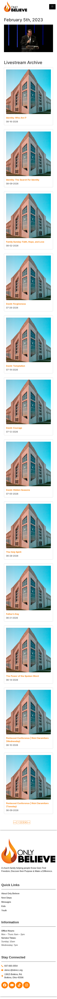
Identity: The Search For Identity (22, 179)
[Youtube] (12, 985)
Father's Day (12, 614)
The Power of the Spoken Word (22, 676)
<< (14, 822)
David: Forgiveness (16, 303)
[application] (28, 38)
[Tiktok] (19, 985)
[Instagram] (26, 985)
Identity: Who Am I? (16, 117)
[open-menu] (52, 7)
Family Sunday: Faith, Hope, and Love (25, 241)
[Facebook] (4, 985)
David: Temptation (15, 366)
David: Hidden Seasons (18, 490)
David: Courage (14, 428)
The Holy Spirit (13, 552)
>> (28, 822)
